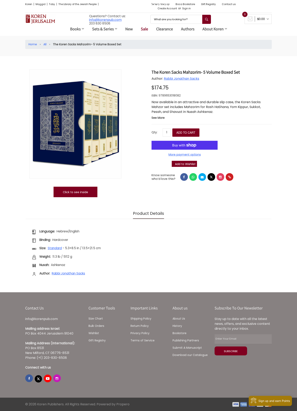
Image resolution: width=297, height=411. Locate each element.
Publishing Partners (186, 340)
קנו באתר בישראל (161, 4)
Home (32, 44)
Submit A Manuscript (187, 348)
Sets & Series (103, 29)
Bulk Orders (96, 326)
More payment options (185, 155)
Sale (144, 29)
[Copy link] (229, 177)
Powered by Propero (113, 404)
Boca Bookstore (185, 4)
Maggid (41, 4)
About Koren (213, 29)
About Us (179, 319)
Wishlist (93, 333)
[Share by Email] (202, 177)
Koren (29, 4)
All (44, 44)
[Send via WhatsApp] (193, 177)
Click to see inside (75, 192)
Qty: (154, 132)
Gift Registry (208, 4)
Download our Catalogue (190, 355)
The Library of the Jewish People (77, 4)
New (129, 29)
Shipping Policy (141, 319)
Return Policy (140, 326)
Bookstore (179, 333)
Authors (187, 29)
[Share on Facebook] (184, 177)
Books (75, 29)
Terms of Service (143, 340)
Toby (52, 4)
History (177, 326)
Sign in (186, 8)
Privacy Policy (140, 333)
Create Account (167, 8)
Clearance (164, 29)
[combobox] (180, 19)
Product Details (148, 213)
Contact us (229, 4)
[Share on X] (211, 177)
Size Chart (95, 319)
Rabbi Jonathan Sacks (181, 78)
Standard (55, 248)
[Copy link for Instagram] (220, 177)
